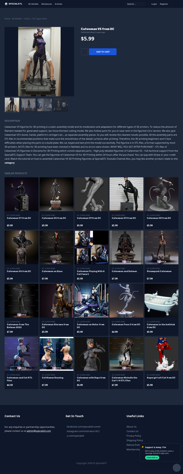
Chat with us (152, 457)
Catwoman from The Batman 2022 (18, 326)
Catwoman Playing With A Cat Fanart (91, 272)
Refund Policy (134, 444)
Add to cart (103, 51)
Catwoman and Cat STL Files (19, 379)
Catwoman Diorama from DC (55, 326)
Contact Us (132, 431)
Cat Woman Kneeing (52, 378)
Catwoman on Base (52, 271)
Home (7, 18)
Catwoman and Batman (124, 271)
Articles (58, 4)
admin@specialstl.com (39, 430)
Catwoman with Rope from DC (91, 379)
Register (164, 4)
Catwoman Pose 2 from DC (126, 324)
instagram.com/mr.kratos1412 (83, 431)
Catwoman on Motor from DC (90, 326)
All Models (17, 18)
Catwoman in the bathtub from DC (161, 326)
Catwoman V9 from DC (89, 218)
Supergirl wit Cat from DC (161, 378)
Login (154, 4)
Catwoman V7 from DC (19, 218)
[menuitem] (12, 104)
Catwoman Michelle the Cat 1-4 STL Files (124, 379)
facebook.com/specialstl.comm (84, 426)
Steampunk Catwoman (159, 271)
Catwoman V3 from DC (124, 218)
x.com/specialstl (75, 435)
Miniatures (46, 4)
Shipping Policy (135, 440)
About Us (132, 426)
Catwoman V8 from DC (159, 218)
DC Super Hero (40, 18)
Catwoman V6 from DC (19, 271)
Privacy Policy (134, 435)
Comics (27, 18)
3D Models (33, 4)
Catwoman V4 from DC (54, 218)
